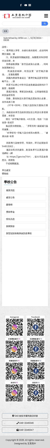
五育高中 (31, 443)
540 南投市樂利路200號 (26, 415)
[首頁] (20, 16)
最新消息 (10, 190)
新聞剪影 (10, 226)
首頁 (5, 31)
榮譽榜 (9, 204)
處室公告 (10, 197)
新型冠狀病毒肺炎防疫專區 (19, 233)
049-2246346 (26, 423)
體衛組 (5, 173)
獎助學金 (10, 211)
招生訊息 (10, 219)
